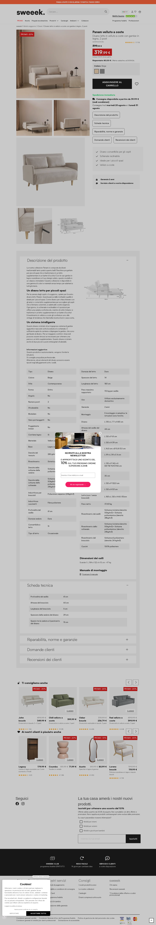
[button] (4, 916)
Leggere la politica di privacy (13, 906)
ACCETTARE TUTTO (38, 913)
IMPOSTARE (14, 913)
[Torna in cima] (151, 920)
